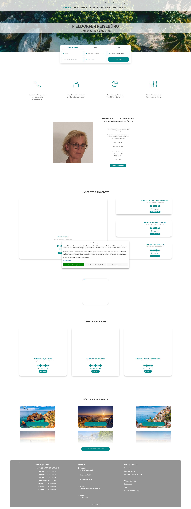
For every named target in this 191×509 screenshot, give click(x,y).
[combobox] (74, 53)
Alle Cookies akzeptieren (74, 264)
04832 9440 (84, 497)
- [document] (51, 471)
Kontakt (123, 7)
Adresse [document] (83, 468)
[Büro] (95, 292)
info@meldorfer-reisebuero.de (90, 489)
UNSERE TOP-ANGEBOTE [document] (95, 192)
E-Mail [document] (82, 486)
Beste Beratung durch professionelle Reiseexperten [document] (37, 97)
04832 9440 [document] (128, 3)
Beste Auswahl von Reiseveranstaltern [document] (153, 96)
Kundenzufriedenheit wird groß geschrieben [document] (76, 96)
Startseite (67, 7)
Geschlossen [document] (51, 483)
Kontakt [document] (81, 465)
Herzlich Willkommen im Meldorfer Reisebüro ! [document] (118, 120)
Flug (118, 47)
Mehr (115, 7)
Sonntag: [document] (41, 489)
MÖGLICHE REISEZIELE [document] (95, 399)
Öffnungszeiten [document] (42, 465)
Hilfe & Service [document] (131, 465)
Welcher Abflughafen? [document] (94, 53)
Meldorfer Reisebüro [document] (95, 26)
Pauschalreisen (73, 47)
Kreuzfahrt (106, 7)
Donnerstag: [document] (42, 480)
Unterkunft (93, 7)
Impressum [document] (128, 484)
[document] (97, 470)
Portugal (38, 424)
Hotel (95, 47)
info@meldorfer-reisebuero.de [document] (114, 3)
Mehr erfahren (118, 165)
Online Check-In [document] (129, 471)
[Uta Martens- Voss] (73, 142)
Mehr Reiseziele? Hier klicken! (95, 449)
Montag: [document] (41, 471)
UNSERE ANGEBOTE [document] (96, 321)
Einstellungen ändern (117, 264)
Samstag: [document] (41, 486)
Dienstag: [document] (41, 474)
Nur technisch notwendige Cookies (95, 264)
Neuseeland (95, 424)
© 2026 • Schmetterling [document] (95, 504)
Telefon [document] (83, 495)
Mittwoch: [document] (41, 477)
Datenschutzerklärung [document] (131, 490)
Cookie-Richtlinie (67, 260)
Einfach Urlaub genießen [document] (95, 31)
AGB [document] (125, 487)
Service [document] (126, 468)
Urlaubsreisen (80, 7)
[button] (141, 467)
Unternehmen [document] (130, 481)
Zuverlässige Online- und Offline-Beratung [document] (114, 96)
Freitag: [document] (40, 483)
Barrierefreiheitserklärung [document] (133, 474)
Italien (153, 424)
